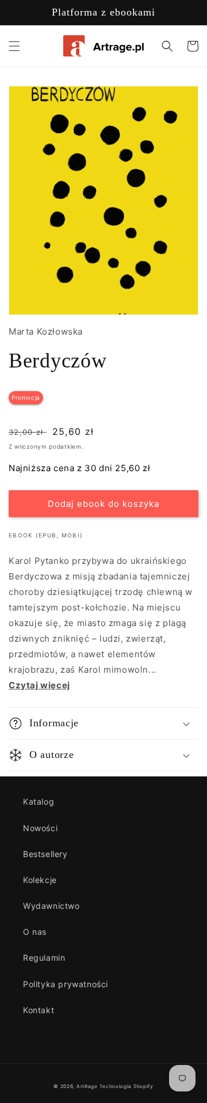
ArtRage (87, 1086)
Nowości (40, 828)
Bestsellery (45, 854)
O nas (35, 932)
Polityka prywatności (65, 984)
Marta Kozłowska (46, 331)
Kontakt (38, 1010)
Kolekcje (40, 880)
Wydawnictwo (51, 906)
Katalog (38, 801)
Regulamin (44, 957)
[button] (14, 46)
